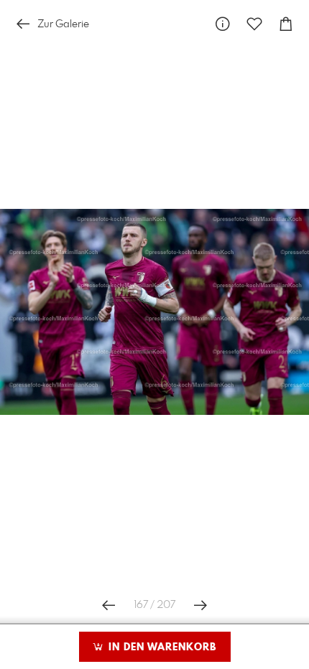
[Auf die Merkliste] (254, 24)
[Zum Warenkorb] (286, 24)
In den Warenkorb (160, 647)
